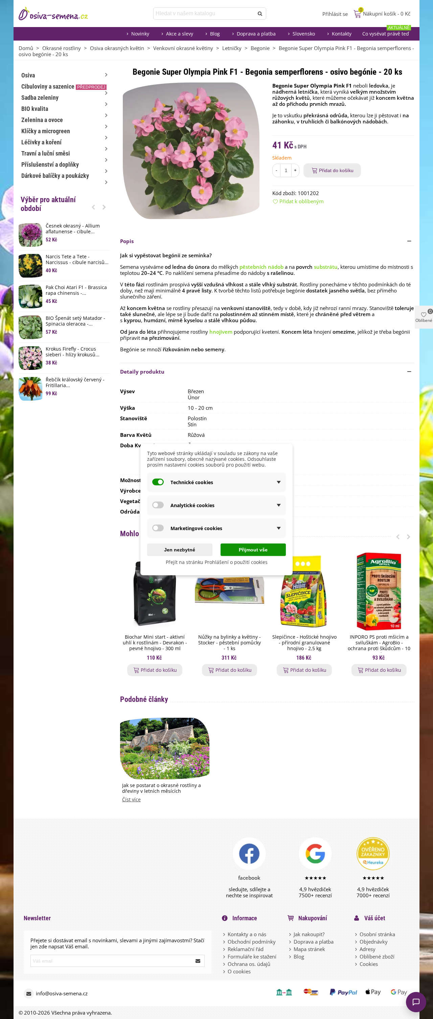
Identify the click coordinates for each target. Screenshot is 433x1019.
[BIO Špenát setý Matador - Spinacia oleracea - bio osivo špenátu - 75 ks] (30, 327)
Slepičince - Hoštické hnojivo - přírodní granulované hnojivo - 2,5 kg (304, 642)
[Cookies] (357, 964)
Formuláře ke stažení (252, 956)
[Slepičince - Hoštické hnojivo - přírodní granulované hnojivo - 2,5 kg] (304, 591)
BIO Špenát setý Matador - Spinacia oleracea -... (75, 321)
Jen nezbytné (179, 549)
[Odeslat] (260, 13)
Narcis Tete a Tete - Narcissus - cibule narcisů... (77, 259)
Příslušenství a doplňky (50, 164)
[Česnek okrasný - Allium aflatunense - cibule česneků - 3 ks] (30, 235)
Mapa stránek (309, 949)
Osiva (28, 75)
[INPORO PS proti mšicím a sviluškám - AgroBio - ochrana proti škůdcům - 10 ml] (379, 591)
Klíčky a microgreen (45, 131)
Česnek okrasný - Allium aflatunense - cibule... (73, 229)
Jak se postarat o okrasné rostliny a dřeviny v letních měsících (161, 788)
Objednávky (374, 941)
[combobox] (204, 13)
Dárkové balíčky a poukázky (55, 175)
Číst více (131, 800)
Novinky (140, 33)
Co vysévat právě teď (386, 32)
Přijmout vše (253, 549)
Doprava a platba (256, 33)
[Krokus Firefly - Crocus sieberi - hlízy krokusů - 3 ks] (30, 358)
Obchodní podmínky (252, 941)
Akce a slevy (179, 33)
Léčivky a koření (41, 142)
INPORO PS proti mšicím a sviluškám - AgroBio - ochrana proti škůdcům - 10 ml (379, 645)
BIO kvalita (34, 108)
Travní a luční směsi (45, 153)
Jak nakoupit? (309, 934)
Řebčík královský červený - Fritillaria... (75, 382)
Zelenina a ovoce (42, 119)
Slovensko (304, 33)
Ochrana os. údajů (249, 964)
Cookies (369, 964)
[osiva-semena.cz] (59, 13)
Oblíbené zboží (377, 956)
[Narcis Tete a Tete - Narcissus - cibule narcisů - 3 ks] (30, 266)
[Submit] (198, 961)
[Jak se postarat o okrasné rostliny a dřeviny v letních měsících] (164, 747)
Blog (215, 33)
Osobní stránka (377, 934)
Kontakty (341, 33)
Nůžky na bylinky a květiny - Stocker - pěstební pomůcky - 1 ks (229, 642)
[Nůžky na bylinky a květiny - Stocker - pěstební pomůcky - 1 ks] (229, 591)
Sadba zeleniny (40, 97)
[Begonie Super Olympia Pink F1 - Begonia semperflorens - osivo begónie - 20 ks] (191, 150)
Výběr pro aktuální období (48, 204)
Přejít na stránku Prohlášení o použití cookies (217, 562)
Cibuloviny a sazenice (63, 86)
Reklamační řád (246, 949)
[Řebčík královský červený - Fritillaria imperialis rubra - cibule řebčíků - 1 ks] (30, 389)
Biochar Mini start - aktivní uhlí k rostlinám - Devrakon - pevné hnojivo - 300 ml (155, 642)
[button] (93, 207)
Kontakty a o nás (247, 934)
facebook (249, 877)
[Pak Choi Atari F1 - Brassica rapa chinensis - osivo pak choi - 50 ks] (30, 296)
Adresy (367, 949)
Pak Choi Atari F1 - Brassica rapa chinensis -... (76, 290)
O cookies (239, 971)
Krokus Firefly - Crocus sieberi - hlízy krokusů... (72, 352)
